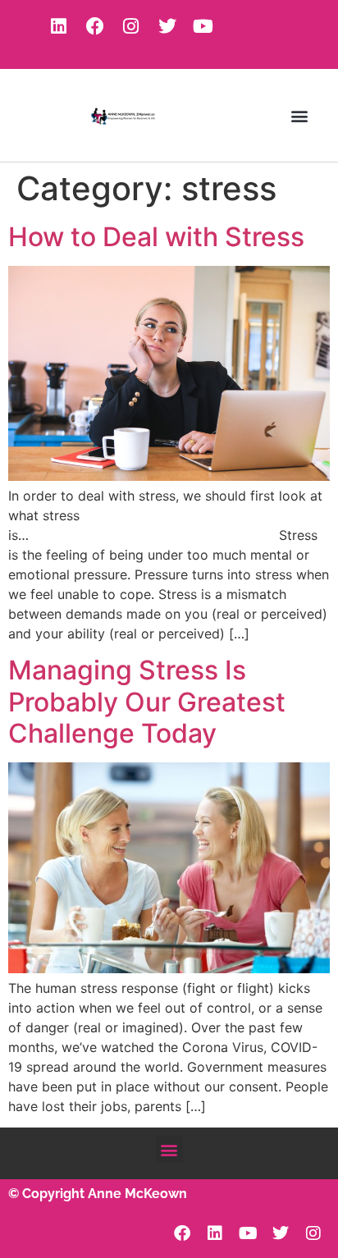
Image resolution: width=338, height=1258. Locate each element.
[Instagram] (131, 26)
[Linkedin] (59, 26)
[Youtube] (203, 26)
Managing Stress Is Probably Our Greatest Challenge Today (146, 701)
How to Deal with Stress (156, 237)
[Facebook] (95, 26)
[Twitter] (167, 26)
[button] (299, 115)
